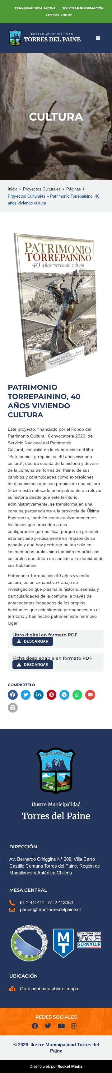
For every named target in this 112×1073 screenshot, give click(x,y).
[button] (13, 695)
